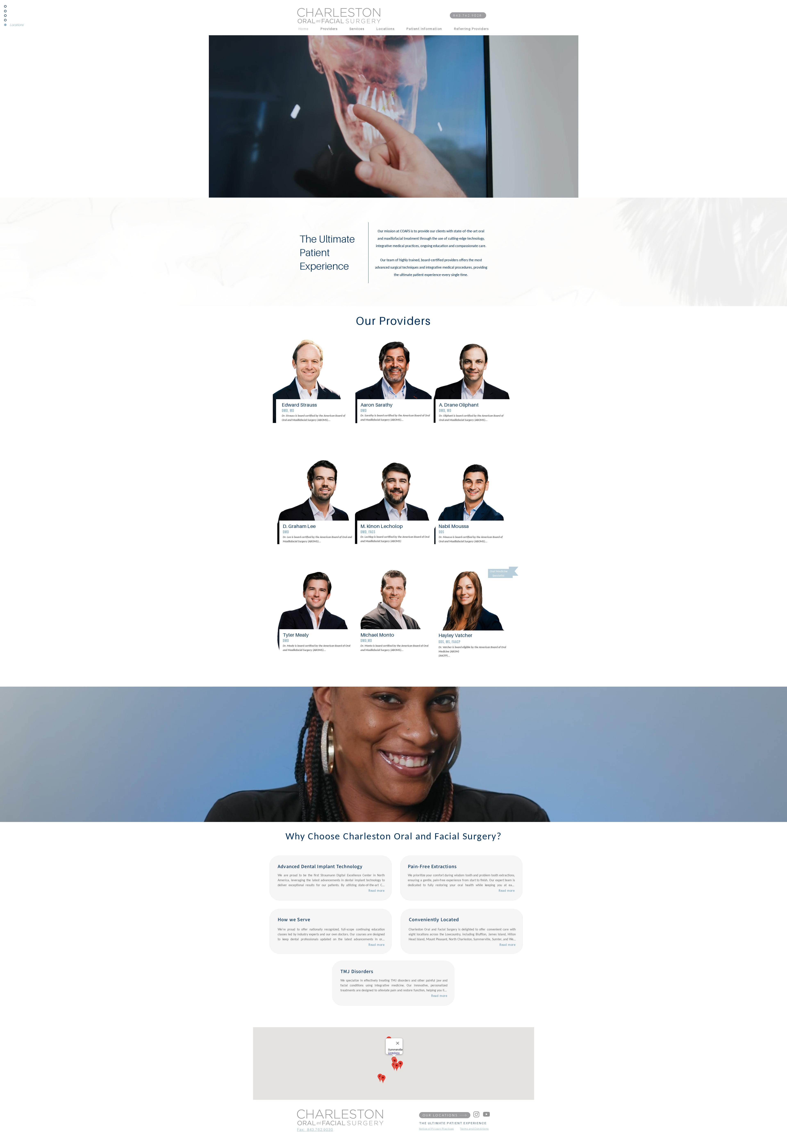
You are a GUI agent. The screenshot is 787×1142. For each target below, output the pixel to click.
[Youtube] (486, 1114)
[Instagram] (476, 1114)
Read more (376, 890)
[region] (313, 390)
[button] (573, 193)
